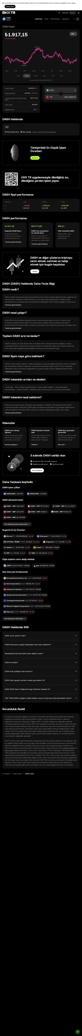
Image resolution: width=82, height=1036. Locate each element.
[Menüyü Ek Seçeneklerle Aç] (79, 12)
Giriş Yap (65, 13)
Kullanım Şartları (69, 748)
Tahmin (34, 445)
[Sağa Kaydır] (74, 19)
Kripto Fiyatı (17, 774)
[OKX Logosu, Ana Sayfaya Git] (8, 13)
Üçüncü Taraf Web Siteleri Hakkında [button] (44, 132)
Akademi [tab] (65, 19)
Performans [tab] (55, 19)
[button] (59, 13)
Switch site (10, 6)
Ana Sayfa (6, 774)
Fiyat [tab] (46, 19)
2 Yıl (61, 76)
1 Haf (35, 76)
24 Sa (27, 76)
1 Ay (44, 76)
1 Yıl (53, 76)
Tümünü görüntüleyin (13, 242)
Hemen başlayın (11, 445)
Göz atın (61, 445)
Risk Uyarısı (9, 750)
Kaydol (72, 13)
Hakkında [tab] (38, 19)
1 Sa (18, 76)
